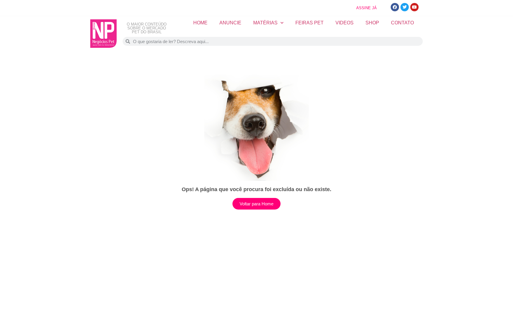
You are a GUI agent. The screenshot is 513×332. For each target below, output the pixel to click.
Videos (344, 22)
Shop (372, 22)
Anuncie (230, 22)
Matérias (265, 22)
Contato (402, 22)
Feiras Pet (309, 22)
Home (200, 22)
